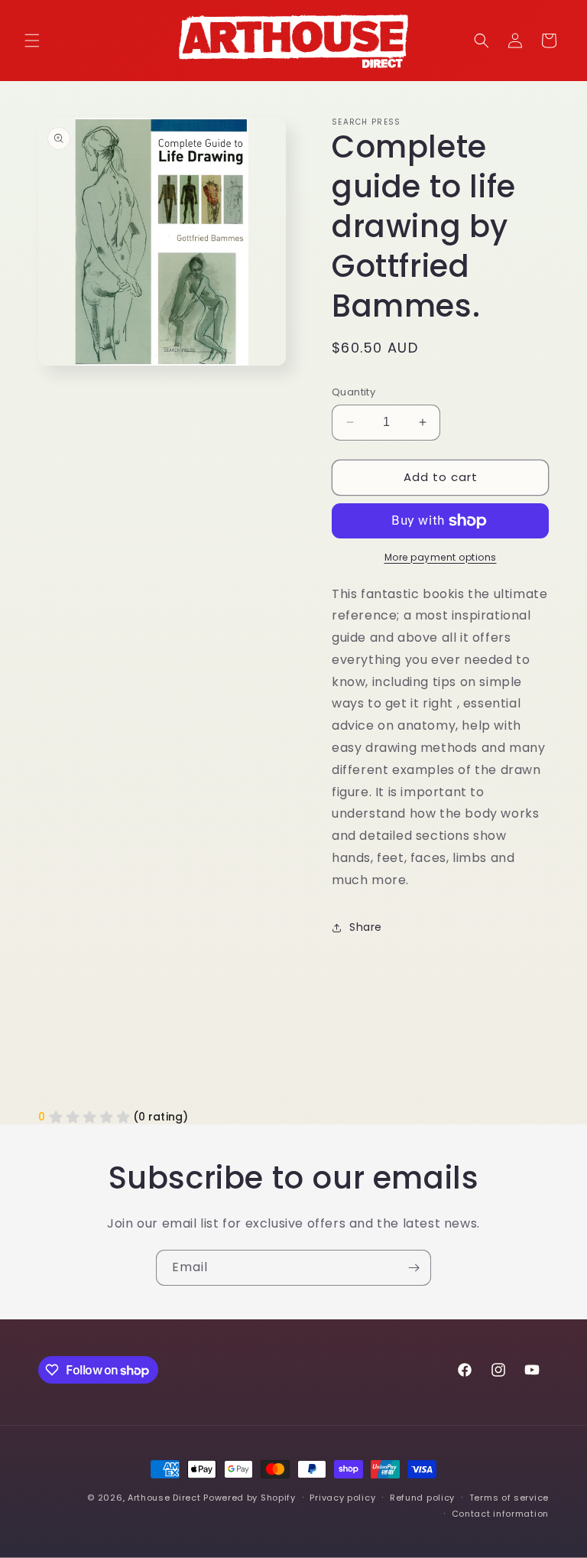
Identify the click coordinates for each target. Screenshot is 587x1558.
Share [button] (365, 927)
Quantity (353, 392)
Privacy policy (342, 1497)
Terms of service (509, 1497)
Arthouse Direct (164, 1497)
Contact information (500, 1514)
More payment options (440, 557)
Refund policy (422, 1497)
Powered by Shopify (249, 1497)
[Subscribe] (413, 1268)
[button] (32, 40)
